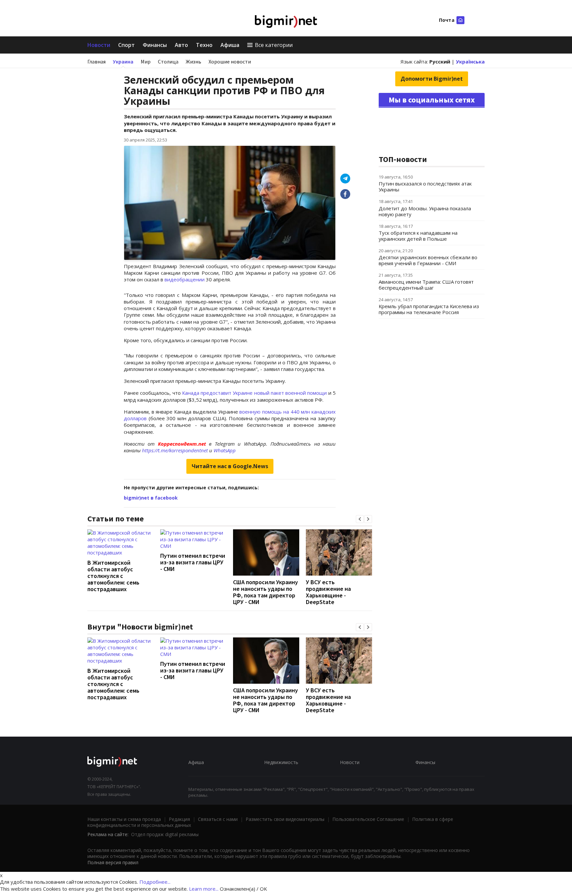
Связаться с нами (218, 819)
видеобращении (185, 279)
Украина (123, 61)
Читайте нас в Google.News (230, 466)
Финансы (155, 45)
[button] (360, 519)
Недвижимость (281, 762)
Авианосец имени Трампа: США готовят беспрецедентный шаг (426, 284)
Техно (204, 45)
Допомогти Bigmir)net (432, 78)
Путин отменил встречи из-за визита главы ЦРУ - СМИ (192, 562)
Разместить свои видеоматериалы (285, 819)
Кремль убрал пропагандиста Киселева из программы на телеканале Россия (429, 309)
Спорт (126, 45)
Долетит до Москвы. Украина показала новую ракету (425, 211)
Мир (146, 61)
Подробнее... (154, 881)
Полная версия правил (112, 862)
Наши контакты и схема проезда (124, 819)
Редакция (179, 819)
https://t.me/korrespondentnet (175, 450)
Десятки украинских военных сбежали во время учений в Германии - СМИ (428, 260)
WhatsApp (225, 450)
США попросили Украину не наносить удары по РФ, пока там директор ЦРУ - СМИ (265, 592)
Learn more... (203, 888)
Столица (168, 61)
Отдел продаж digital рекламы (165, 834)
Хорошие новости (230, 61)
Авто (181, 45)
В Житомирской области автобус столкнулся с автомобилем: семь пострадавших (113, 576)
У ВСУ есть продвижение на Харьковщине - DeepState (328, 592)
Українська (470, 61)
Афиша (229, 45)
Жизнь (193, 61)
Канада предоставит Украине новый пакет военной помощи (254, 392)
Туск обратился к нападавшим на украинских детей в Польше (418, 235)
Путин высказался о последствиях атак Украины (425, 186)
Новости (98, 45)
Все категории (274, 45)
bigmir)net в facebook (151, 498)
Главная (96, 61)
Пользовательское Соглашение (368, 819)
